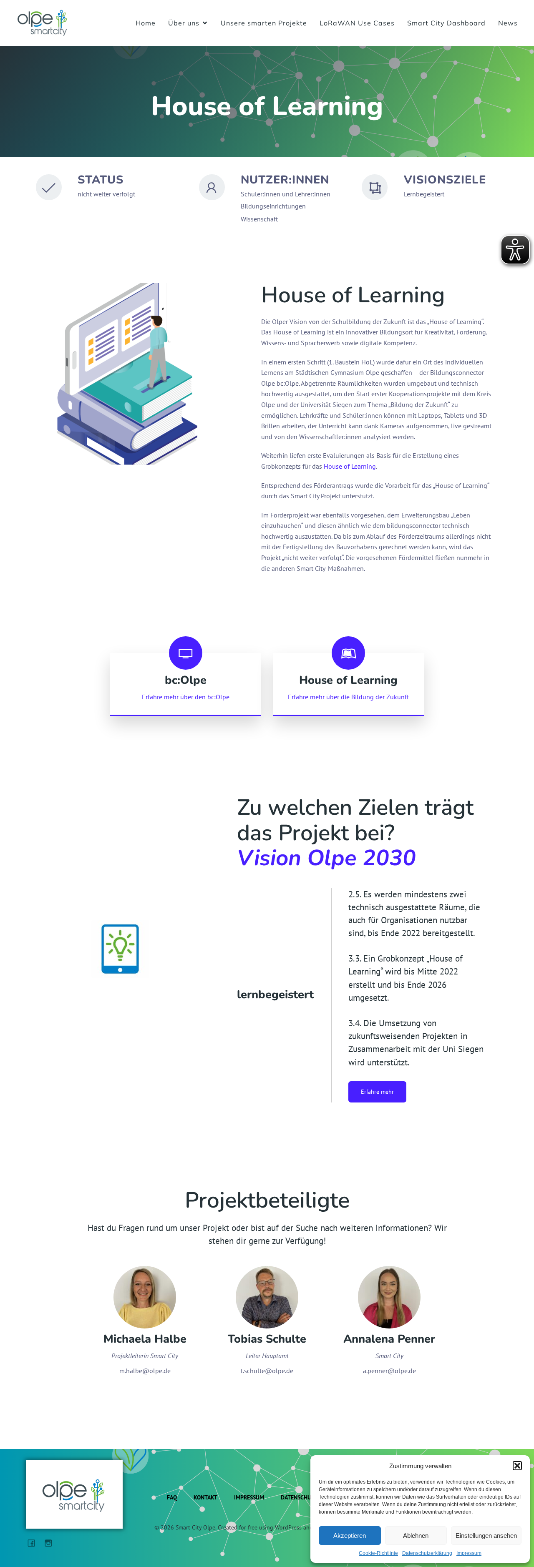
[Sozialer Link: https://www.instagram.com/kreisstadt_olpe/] (51, 1542)
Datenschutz (299, 1497)
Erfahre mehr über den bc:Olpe (185, 697)
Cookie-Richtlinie (378, 1553)
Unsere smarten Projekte (264, 23)
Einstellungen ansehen (486, 1535)
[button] (517, 1466)
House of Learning (350, 466)
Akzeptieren (349, 1535)
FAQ (172, 1497)
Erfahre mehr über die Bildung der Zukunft (348, 697)
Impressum (468, 1553)
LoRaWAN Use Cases (357, 23)
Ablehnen (415, 1535)
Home (146, 23)
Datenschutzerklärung (427, 1553)
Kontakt (205, 1497)
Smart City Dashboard (446, 23)
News (508, 23)
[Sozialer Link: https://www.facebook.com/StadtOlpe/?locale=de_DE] (34, 1542)
